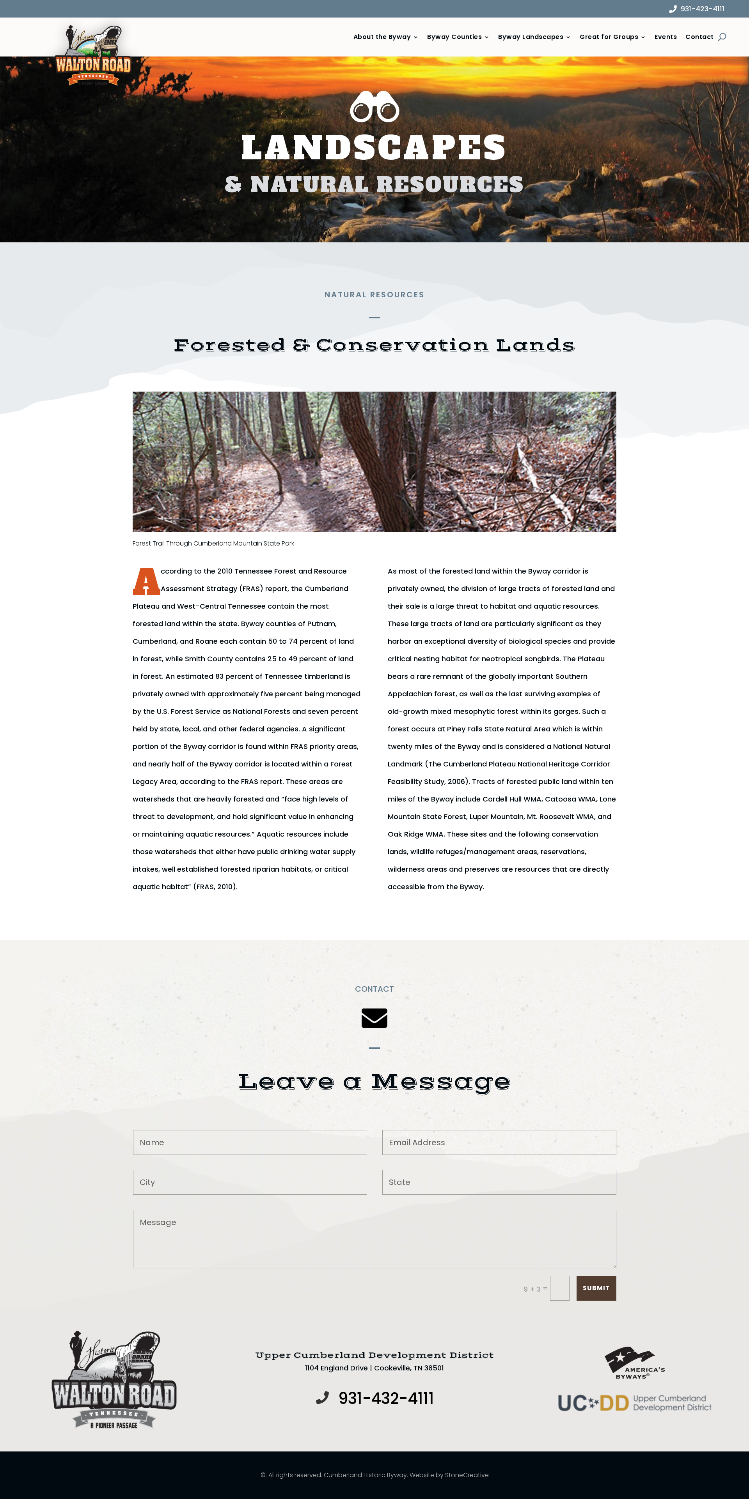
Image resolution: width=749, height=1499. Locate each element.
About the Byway (382, 37)
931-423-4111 (702, 9)
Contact (699, 37)
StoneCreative (467, 1475)
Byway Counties (454, 37)
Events (666, 37)
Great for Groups (609, 37)
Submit (596, 1288)
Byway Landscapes (530, 37)
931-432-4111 (386, 1398)
